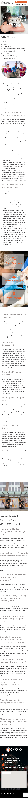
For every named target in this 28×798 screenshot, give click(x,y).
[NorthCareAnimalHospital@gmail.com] (14, 277)
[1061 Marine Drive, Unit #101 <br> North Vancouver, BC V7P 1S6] (14, 293)
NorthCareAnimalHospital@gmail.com (14, 280)
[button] (12, 3)
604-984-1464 (14, 262)
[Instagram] (6, 755)
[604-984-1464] (14, 258)
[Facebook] (2, 755)
